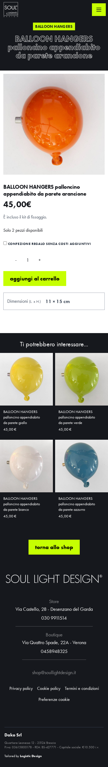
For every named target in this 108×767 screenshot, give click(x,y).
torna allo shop (54, 547)
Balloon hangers (54, 26)
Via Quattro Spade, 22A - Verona (54, 642)
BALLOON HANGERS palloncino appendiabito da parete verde (76, 417)
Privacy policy (21, 688)
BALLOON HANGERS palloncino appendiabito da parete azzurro (76, 504)
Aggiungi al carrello (35, 278)
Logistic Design (31, 756)
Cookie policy (48, 688)
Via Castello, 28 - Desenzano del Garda (54, 609)
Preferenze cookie (54, 699)
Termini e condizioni (82, 688)
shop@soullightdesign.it (54, 672)
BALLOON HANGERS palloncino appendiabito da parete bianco (21, 504)
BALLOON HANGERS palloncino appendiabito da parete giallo (21, 417)
